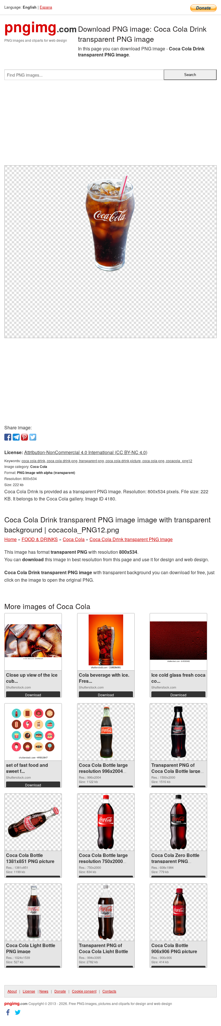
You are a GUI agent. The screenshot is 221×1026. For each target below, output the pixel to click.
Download (33, 694)
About (12, 991)
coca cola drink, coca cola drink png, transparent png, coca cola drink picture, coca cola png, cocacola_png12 (107, 460)
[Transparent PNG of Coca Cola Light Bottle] (106, 912)
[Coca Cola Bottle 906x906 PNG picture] (178, 912)
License (29, 991)
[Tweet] (32, 437)
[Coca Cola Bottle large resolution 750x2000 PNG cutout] (106, 822)
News (43, 991)
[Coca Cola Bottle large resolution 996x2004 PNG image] (105, 732)
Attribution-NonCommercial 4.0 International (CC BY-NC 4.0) (85, 452)
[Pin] (24, 437)
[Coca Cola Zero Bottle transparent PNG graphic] (178, 822)
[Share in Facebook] (7, 437)
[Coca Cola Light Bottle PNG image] (33, 912)
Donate (60, 991)
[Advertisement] (110, 125)
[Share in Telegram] (16, 437)
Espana (46, 7)
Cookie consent (84, 991)
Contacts (109, 991)
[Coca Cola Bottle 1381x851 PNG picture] (33, 822)
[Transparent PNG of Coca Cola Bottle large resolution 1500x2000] (178, 732)
